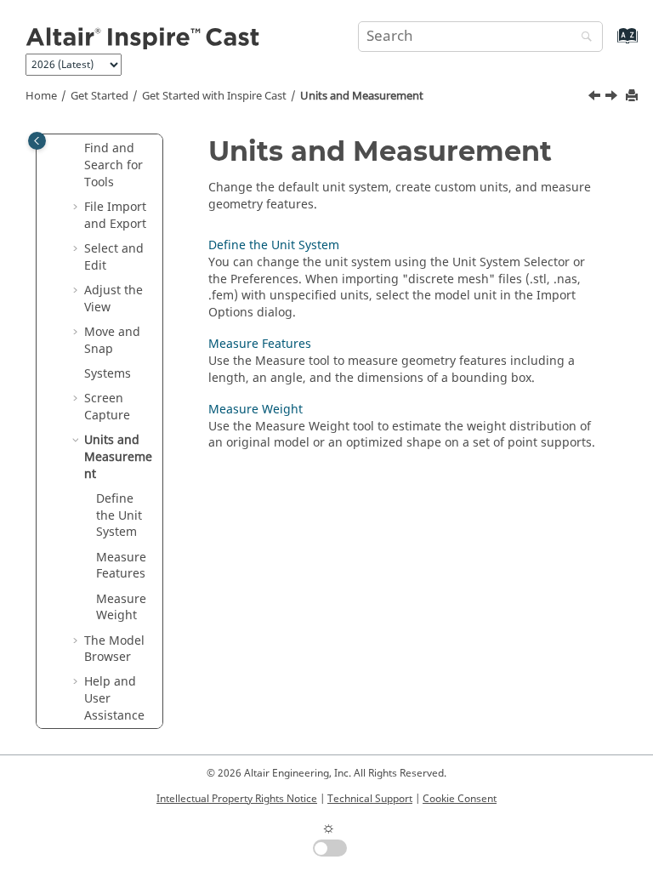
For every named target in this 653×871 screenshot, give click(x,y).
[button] (77, 148)
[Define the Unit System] (613, 98)
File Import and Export (115, 215)
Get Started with (214, 96)
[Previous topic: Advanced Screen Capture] (596, 98)
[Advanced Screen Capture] (596, 98)
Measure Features (121, 566)
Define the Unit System (119, 515)
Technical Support (369, 798)
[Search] (582, 37)
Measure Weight (121, 607)
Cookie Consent (460, 798)
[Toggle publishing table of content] (37, 141)
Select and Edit (114, 257)
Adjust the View (113, 299)
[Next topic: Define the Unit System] (613, 98)
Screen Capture (107, 407)
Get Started (99, 96)
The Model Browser (114, 649)
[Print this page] (633, 96)
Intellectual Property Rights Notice (236, 798)
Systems (107, 374)
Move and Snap (112, 340)
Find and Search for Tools (113, 165)
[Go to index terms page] (609, 44)
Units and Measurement (361, 96)
